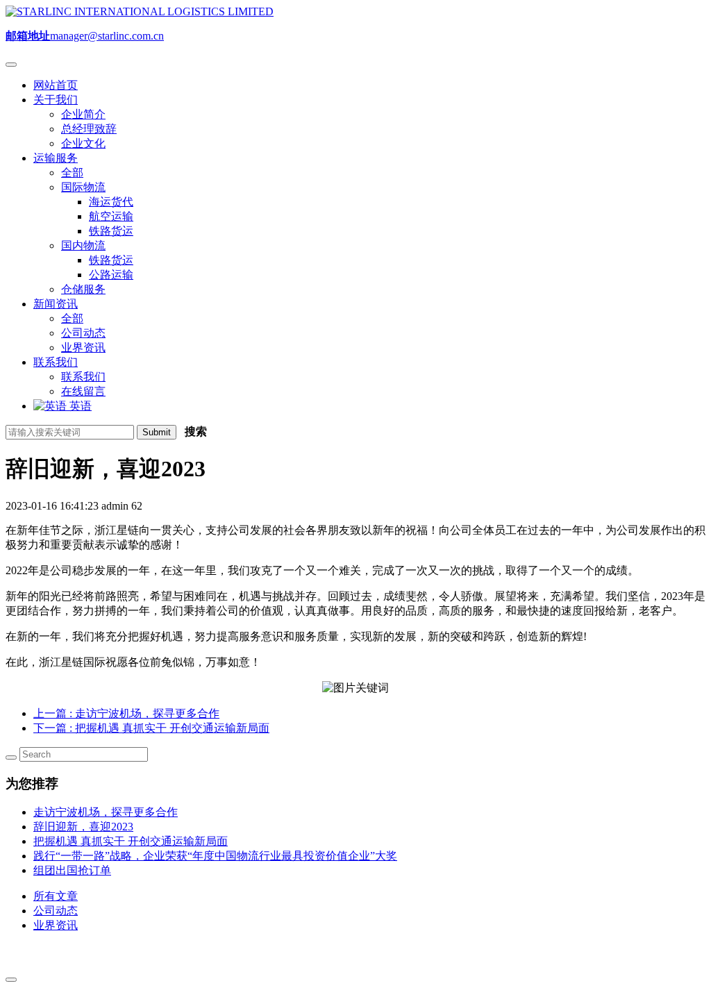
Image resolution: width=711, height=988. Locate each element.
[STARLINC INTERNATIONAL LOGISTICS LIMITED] (140, 11)
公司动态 (55, 910)
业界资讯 (55, 925)
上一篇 (126, 713)
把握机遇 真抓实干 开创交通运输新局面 (130, 841)
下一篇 (151, 728)
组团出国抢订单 (72, 870)
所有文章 (55, 896)
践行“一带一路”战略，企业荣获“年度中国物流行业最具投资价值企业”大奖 (215, 856)
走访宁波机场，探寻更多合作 (105, 812)
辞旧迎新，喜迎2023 (83, 826)
